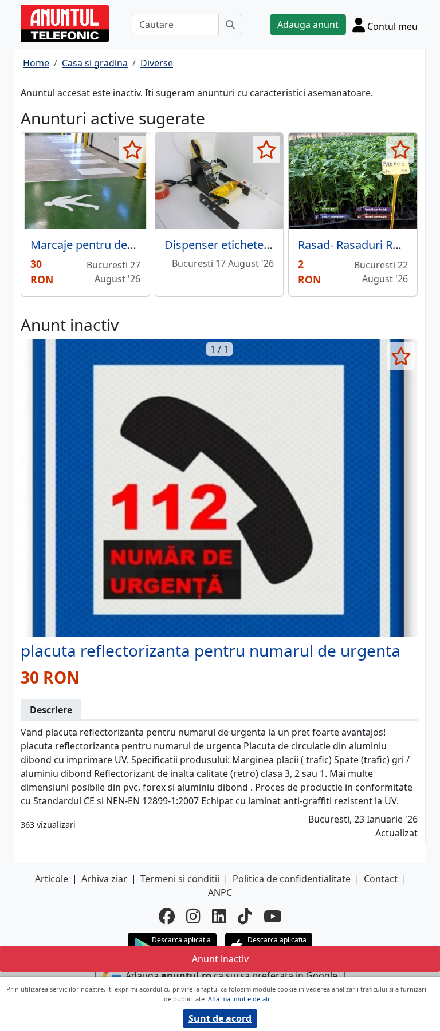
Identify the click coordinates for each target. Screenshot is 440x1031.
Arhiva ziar (104, 878)
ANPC (220, 892)
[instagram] (193, 916)
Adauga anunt (308, 24)
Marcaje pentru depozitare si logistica (129, 244)
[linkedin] (219, 916)
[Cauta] (230, 24)
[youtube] (273, 916)
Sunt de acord (220, 1018)
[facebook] (167, 916)
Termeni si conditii (179, 878)
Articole (51, 878)
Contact (381, 878)
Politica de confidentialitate (292, 878)
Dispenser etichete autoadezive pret (259, 244)
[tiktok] (245, 916)
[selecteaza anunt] (133, 149)
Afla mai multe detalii (239, 998)
